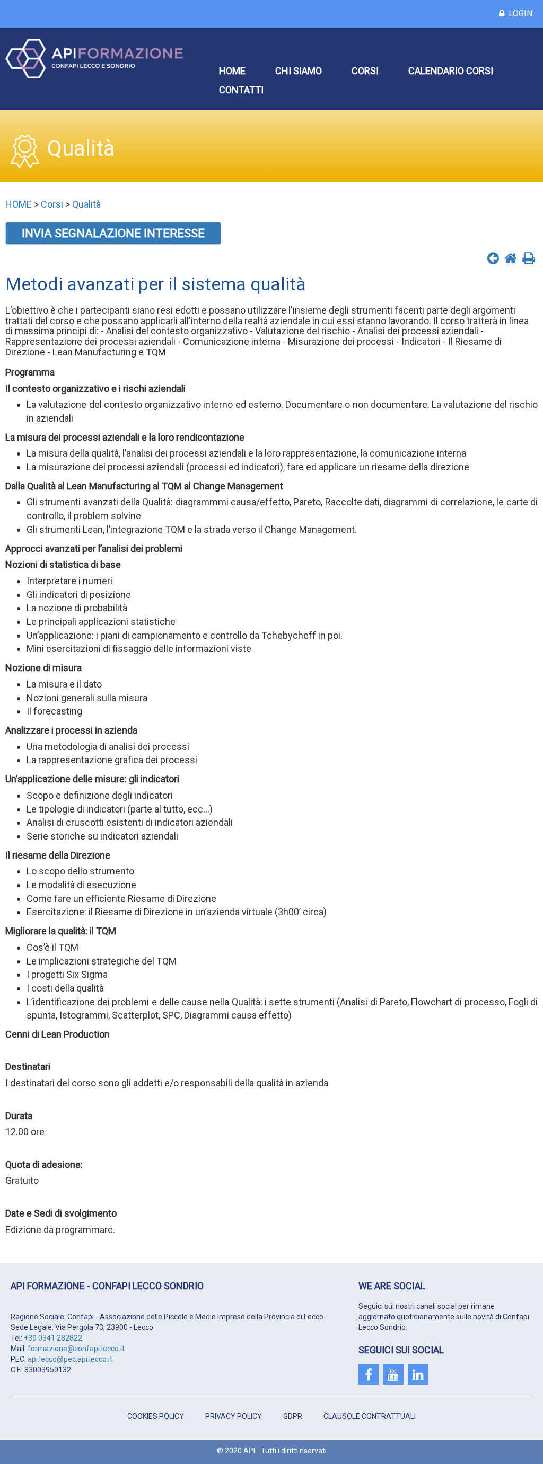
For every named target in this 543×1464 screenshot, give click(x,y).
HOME (232, 70)
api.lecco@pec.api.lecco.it (70, 1359)
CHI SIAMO (298, 70)
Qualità (86, 204)
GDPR (292, 1416)
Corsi (52, 204)
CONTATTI (241, 89)
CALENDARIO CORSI (450, 70)
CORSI (365, 70)
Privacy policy (233, 1416)
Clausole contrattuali (369, 1416)
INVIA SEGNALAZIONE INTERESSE (113, 233)
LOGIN (518, 13)
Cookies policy (155, 1416)
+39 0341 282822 (53, 1338)
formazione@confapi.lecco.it (76, 1348)
